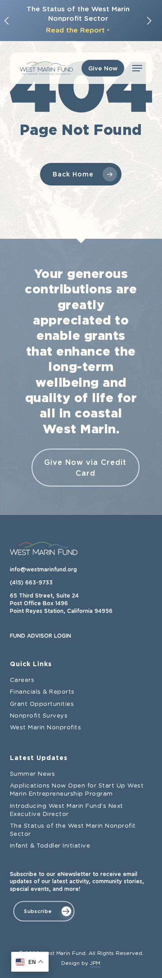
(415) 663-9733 (31, 582)
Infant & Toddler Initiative (50, 846)
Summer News (32, 774)
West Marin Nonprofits (45, 728)
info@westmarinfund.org (43, 569)
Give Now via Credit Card (85, 467)
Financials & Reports (42, 692)
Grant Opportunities (42, 704)
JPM (95, 963)
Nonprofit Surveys (39, 716)
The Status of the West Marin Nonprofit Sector (73, 830)
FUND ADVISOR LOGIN (40, 636)
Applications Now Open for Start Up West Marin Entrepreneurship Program (77, 790)
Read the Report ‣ (78, 30)
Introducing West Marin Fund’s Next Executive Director (66, 810)
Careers (22, 680)
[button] (137, 68)
